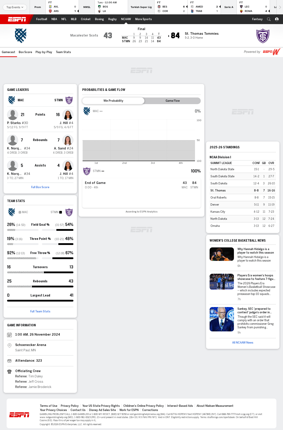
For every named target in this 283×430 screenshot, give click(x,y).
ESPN (17, 19)
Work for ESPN (129, 410)
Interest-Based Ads (180, 405)
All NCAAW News (242, 342)
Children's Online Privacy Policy (143, 405)
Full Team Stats (40, 311)
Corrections (150, 410)
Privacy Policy (70, 405)
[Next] (279, 7)
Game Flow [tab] (173, 100)
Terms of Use (48, 405)
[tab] (113, 100)
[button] (269, 19)
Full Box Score (40, 187)
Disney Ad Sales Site (102, 410)
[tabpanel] (141, 160)
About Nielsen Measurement (215, 405)
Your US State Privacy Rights (101, 405)
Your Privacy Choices (53, 410)
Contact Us (78, 410)
